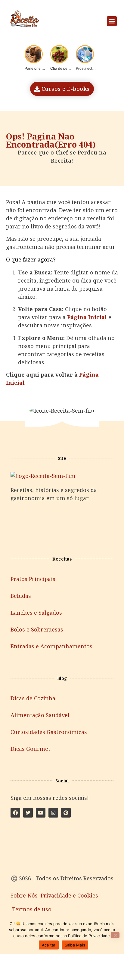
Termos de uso (31, 909)
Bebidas (21, 595)
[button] (112, 21)
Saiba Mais (75, 945)
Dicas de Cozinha (33, 698)
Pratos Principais (33, 578)
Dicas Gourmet (30, 748)
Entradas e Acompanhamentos (51, 646)
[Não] (115, 935)
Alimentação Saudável (40, 715)
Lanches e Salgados (36, 612)
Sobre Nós (24, 895)
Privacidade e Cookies (69, 895)
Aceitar (49, 945)
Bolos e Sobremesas (37, 629)
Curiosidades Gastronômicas (49, 731)
